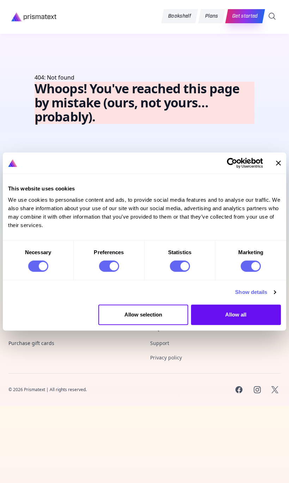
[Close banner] (278, 163)
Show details (251, 292)
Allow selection (143, 315)
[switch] (109, 266)
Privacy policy (166, 357)
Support (159, 343)
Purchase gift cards (31, 343)
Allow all (235, 315)
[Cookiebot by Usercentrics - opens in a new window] (232, 163)
